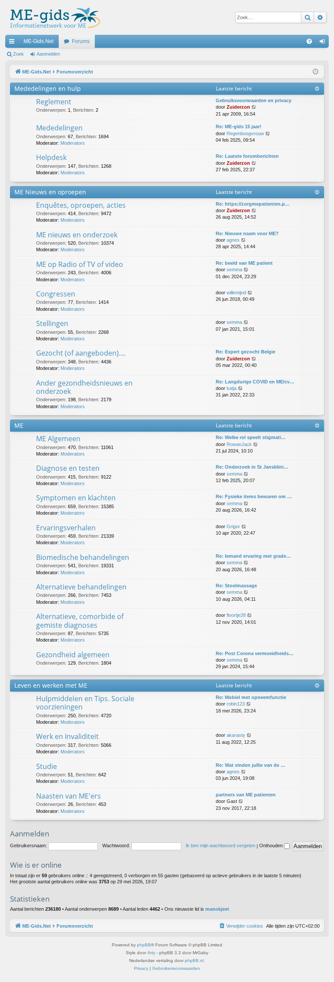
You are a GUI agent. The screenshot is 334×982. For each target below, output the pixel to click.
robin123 (236, 703)
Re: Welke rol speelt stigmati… (251, 437)
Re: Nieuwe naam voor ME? (247, 233)
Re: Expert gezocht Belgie (245, 351)
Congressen (55, 294)
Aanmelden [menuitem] (324, 43)
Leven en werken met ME (50, 685)
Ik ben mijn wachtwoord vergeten (220, 845)
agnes (233, 240)
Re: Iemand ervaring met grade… (253, 556)
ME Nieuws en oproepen (50, 192)
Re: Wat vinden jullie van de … (250, 765)
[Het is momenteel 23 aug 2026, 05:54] (315, 72)
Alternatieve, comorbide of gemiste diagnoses (80, 620)
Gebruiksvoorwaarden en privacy (253, 100)
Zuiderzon (238, 107)
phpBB (144, 944)
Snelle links (13, 43)
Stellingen (52, 323)
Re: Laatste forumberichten (247, 156)
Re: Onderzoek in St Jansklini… (252, 466)
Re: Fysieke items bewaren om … (254, 496)
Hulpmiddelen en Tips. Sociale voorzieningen (85, 703)
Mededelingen (59, 128)
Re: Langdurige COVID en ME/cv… (255, 381)
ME (18, 425)
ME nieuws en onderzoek (76, 235)
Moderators (72, 143)
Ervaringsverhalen (66, 528)
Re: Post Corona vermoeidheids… (255, 653)
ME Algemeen (58, 438)
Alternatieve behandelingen (81, 587)
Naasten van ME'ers (68, 796)
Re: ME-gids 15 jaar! (238, 126)
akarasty (236, 735)
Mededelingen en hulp (47, 88)
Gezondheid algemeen (73, 654)
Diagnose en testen (68, 468)
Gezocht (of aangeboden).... (81, 353)
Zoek (18, 54)
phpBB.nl (194, 960)
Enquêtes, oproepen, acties (81, 205)
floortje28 (236, 615)
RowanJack (239, 444)
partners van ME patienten (246, 794)
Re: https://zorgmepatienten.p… (253, 203)
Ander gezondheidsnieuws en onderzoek (84, 387)
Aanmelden (48, 54)
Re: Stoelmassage (236, 585)
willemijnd (236, 292)
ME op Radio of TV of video (79, 264)
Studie (46, 766)
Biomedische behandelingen (82, 557)
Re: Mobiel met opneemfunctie (251, 697)
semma (234, 269)
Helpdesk (51, 157)
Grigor (233, 526)
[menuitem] (309, 41)
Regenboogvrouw (245, 133)
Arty (151, 952)
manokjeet (217, 909)
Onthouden (271, 845)
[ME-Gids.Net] (52, 17)
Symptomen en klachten (76, 498)
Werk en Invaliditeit (67, 736)
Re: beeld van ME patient (244, 263)
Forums (81, 41)
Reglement (53, 102)
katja (232, 388)
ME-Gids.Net (38, 41)
